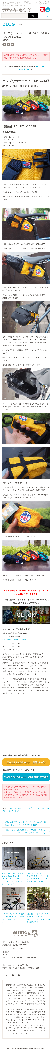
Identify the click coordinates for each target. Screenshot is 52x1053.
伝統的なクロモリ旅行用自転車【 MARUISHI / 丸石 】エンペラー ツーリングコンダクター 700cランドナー (26, 831)
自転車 (17, 811)
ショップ (28, 808)
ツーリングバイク (39, 808)
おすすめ (10, 808)
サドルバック (19, 808)
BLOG (12, 24)
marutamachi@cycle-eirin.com (14, 639)
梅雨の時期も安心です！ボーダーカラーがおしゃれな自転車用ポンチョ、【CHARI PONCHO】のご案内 (25, 823)
